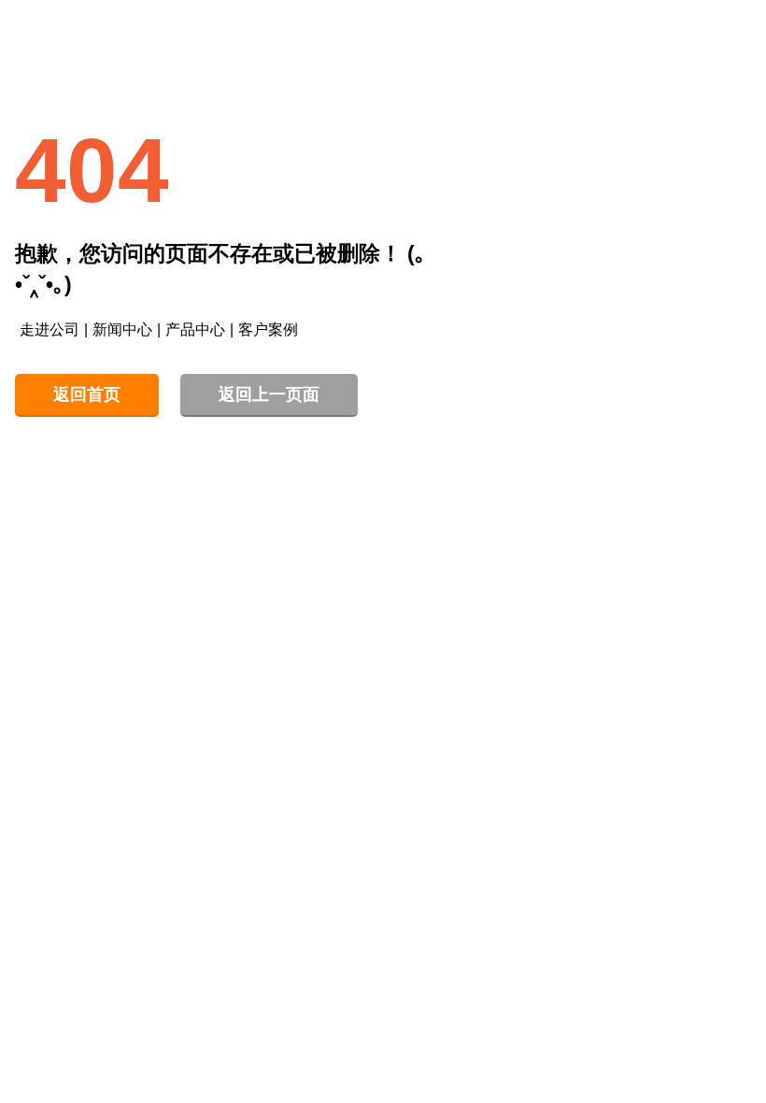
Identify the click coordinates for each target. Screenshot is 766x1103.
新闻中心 (122, 329)
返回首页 (87, 394)
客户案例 (268, 329)
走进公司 (49, 329)
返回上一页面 (269, 394)
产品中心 (195, 329)
